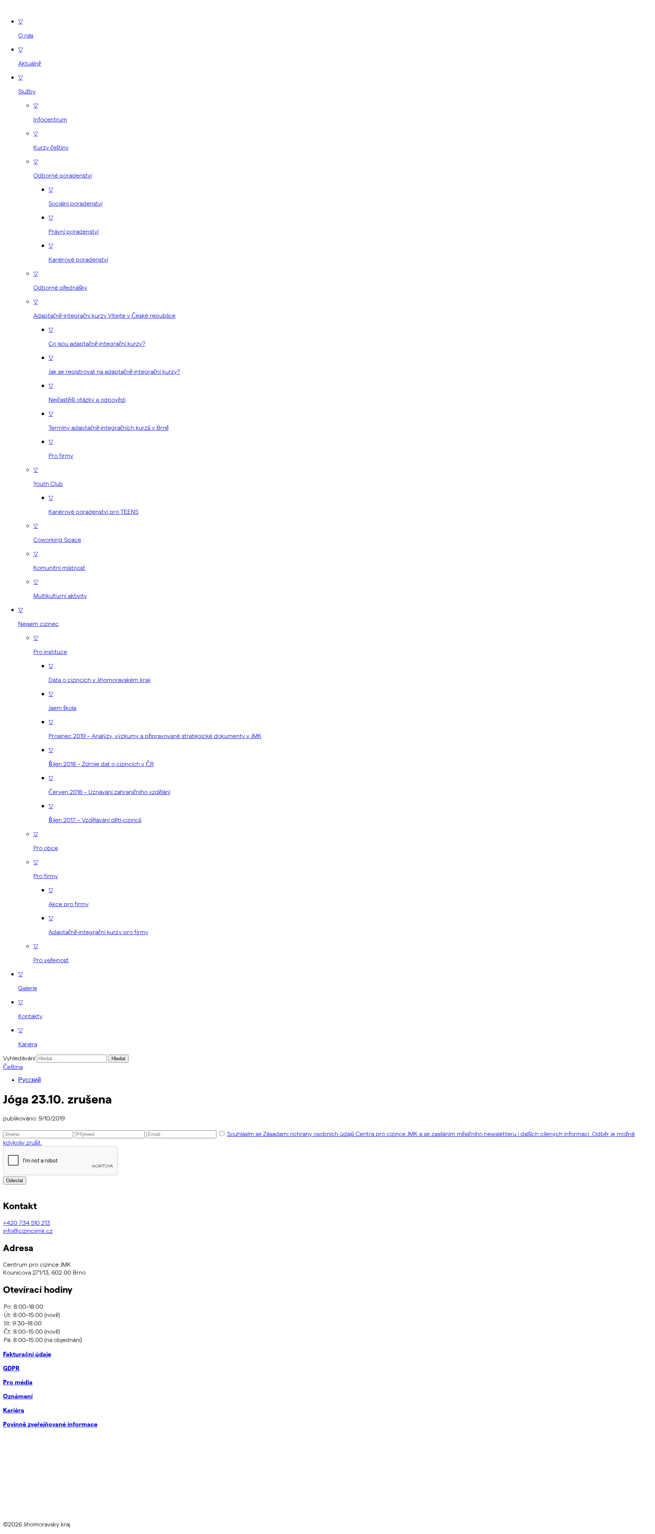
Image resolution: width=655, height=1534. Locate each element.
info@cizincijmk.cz (28, 1230)
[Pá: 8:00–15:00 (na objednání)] (327, 1340)
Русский (29, 1080)
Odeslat (14, 1180)
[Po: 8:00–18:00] (327, 1306)
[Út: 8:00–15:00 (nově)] (327, 1315)
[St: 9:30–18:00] (327, 1323)
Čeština (13, 1067)
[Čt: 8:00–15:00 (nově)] (327, 1331)
